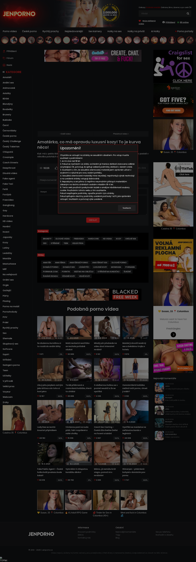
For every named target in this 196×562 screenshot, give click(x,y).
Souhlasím (127, 208)
